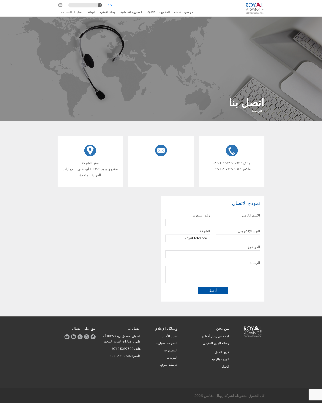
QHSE (151, 12)
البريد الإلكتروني (249, 231)
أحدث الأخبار (169, 336)
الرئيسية (257, 111)
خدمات (177, 12)
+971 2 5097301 (226, 169)
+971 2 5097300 (226, 163)
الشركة (205, 231)
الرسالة (255, 263)
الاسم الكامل (251, 215)
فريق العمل (222, 352)
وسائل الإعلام (108, 12)
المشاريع (165, 12)
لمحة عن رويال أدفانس (215, 336)
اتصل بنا (78, 12)
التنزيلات (172, 357)
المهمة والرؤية (220, 359)
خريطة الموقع (168, 365)
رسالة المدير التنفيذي (216, 343)
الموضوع (254, 247)
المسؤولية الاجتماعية (131, 12)
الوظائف (91, 12)
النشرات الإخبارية (166, 343)
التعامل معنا (66, 12)
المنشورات (170, 350)
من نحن (189, 12)
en (110, 5)
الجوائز (225, 366)
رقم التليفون (201, 215)
